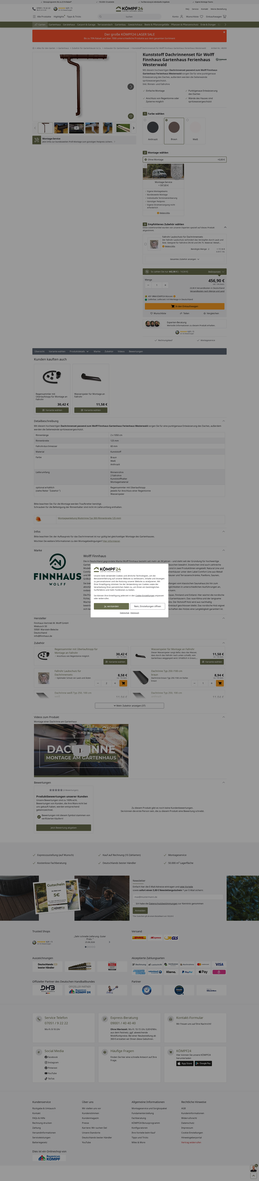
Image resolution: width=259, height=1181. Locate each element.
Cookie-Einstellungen (145, 595)
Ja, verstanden (111, 606)
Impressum (134, 613)
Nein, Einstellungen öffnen (147, 606)
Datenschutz (124, 613)
